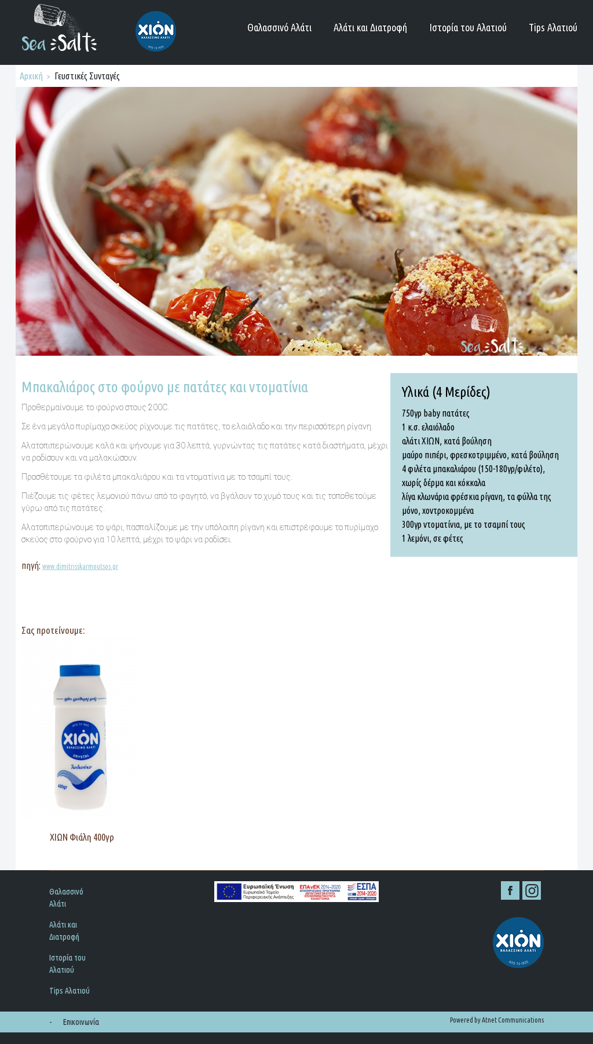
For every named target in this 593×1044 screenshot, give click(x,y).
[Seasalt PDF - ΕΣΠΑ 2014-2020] (296, 891)
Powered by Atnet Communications (497, 1020)
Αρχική (31, 76)
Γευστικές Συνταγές (87, 76)
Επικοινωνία (81, 1022)
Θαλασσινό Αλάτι (279, 27)
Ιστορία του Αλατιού (468, 27)
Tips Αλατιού (553, 27)
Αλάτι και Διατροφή (370, 27)
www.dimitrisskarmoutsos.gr (80, 566)
